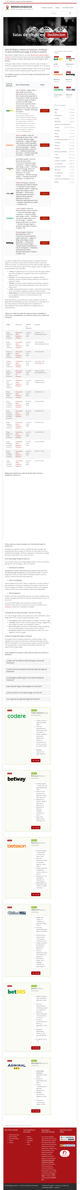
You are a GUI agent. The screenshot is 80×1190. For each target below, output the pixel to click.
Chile (28, 1144)
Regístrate (45, 111)
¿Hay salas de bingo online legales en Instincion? (24, 686)
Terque (62, 127)
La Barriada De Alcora (64, 139)
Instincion (37, 715)
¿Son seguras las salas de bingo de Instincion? (23, 699)
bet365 (29, 117)
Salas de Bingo (13, 1137)
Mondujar (64, 176)
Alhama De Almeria (64, 152)
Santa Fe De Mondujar (64, 179)
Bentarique (64, 115)
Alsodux (64, 130)
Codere (18, 208)
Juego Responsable (47, 1187)
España (16, 1125)
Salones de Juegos (14, 1135)
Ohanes (64, 145)
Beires (64, 182)
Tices (64, 155)
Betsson (18, 135)
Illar (64, 112)
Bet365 (18, 90)
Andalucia (22, 1125)
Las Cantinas (64, 164)
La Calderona (64, 173)
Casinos (11, 1140)
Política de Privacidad (48, 1185)
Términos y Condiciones (62, 1185)
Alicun (64, 133)
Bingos (58, 8)
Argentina (30, 1140)
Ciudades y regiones (47, 8)
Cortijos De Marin (64, 161)
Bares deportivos (14, 1139)
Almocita (64, 170)
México (29, 1137)
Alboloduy (64, 121)
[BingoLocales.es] (20, 8)
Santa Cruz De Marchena (64, 124)
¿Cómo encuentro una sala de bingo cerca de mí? (24, 693)
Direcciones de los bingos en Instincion (19, 335)
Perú (28, 1142)
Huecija (64, 118)
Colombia (30, 1139)
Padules (64, 158)
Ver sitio (35, 760)
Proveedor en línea (68, 8)
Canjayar (64, 142)
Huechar (64, 149)
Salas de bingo (9, 1125)
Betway (18, 232)
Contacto (8, 607)
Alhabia (64, 136)
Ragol (64, 109)
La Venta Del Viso (64, 167)
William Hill (19, 183)
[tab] (28, 662)
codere (40, 363)
